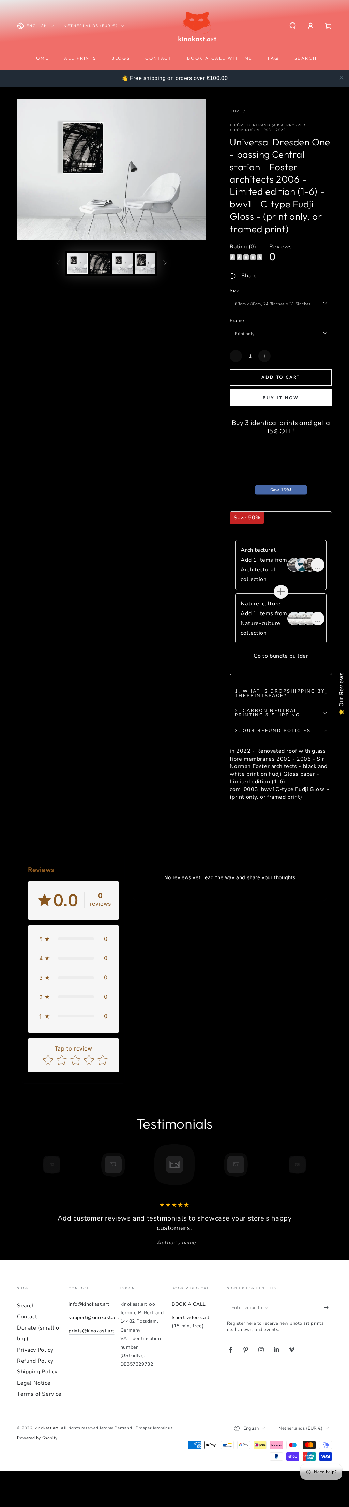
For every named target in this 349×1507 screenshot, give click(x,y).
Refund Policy (35, 1361)
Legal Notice (33, 1383)
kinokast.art (46, 1428)
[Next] (312, 1164)
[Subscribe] (328, 1307)
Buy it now (281, 397)
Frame (237, 320)
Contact (27, 1316)
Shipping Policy (37, 1372)
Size (234, 290)
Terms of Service (39, 1394)
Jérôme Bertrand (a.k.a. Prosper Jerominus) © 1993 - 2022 (267, 128)
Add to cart (280, 377)
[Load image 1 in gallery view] (77, 263)
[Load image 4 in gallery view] (145, 263)
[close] (341, 78)
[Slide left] (57, 262)
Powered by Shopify (37, 1438)
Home (236, 111)
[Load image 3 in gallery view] (122, 263)
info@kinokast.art (89, 1304)
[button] (293, 25)
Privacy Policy (35, 1350)
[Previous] (36, 1164)
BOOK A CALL (189, 1304)
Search (26, 1305)
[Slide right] (164, 262)
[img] (246, 258)
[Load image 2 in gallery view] (100, 263)
